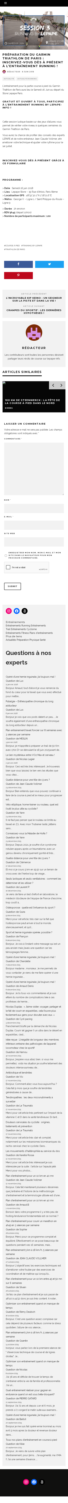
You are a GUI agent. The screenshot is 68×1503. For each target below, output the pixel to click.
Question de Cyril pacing (19, 1019)
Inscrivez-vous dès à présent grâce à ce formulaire (33, 162)
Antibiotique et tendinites (19, 1072)
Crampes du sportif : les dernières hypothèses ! (34, 312)
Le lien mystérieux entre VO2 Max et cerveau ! (30, 755)
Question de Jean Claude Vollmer (24, 784)
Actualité (9, 79)
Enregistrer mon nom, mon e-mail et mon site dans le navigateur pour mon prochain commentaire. (35, 555)
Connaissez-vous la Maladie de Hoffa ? (26, 833)
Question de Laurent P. (18, 887)
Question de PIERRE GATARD (21, 1398)
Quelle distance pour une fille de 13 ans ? (28, 779)
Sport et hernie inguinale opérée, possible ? (29, 932)
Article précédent (34, 294)
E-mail (9, 517)
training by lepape (32, 245)
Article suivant (34, 306)
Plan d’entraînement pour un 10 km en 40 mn (30, 1176)
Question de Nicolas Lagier (20, 759)
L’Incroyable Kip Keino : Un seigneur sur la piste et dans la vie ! (34, 299)
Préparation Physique (28, 640)
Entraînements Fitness (17, 633)
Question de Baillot (16, 1419)
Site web (9, 533)
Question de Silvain (16, 1287)
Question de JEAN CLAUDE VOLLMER (26, 1258)
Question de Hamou (16, 1052)
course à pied (12, 245)
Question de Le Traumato (19, 1105)
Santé (43, 640)
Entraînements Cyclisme (24, 629)
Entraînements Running (18, 625)
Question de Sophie (16, 1229)
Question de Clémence (18, 862)
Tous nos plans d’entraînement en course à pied (31, 1440)
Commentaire (13, 439)
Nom (7, 500)
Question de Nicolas (16, 1369)
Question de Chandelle (18, 961)
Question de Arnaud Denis (20, 986)
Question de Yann (15, 812)
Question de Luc (14, 681)
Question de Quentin (17, 1340)
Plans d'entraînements (41, 633)
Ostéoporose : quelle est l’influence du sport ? (30, 907)
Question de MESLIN (17, 738)
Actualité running (27, 79)
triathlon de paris (15, 249)
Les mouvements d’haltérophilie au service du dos (33, 1151)
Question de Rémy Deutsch (20, 1312)
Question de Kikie (15, 1444)
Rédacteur (13, 72)
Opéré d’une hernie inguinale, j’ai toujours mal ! (30, 676)
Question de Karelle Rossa (20, 1155)
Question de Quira (15, 912)
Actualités (11, 640)
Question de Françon (17, 936)
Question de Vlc (14, 1076)
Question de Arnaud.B (17, 1204)
